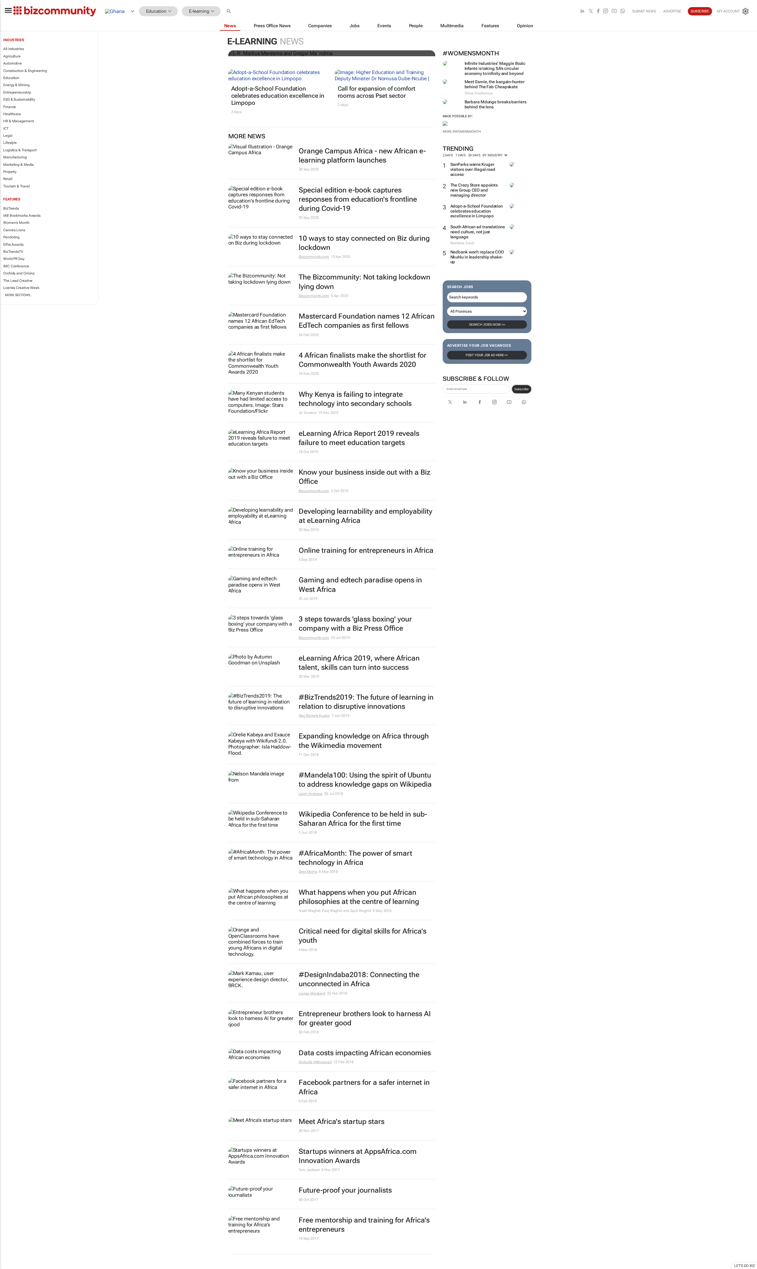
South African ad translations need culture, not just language (477, 231)
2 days (448, 155)
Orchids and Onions (19, 273)
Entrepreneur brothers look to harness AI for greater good (365, 1018)
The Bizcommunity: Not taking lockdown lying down (364, 281)
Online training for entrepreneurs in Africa (366, 550)
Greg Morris (308, 872)
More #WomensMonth (462, 132)
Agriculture (12, 56)
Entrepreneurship (17, 92)
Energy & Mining (16, 85)
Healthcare (12, 114)
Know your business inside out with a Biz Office (364, 477)
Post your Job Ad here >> (487, 355)
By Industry (493, 155)
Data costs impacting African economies (365, 1053)
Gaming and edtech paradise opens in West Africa (360, 584)
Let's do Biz (744, 1266)
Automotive (12, 63)
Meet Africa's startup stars (341, 1121)
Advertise (672, 11)
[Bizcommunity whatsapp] (622, 11)
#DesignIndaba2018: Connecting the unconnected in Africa (359, 979)
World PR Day (14, 259)
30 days (474, 155)
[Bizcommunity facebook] (598, 11)
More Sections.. (18, 295)
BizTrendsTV (13, 252)
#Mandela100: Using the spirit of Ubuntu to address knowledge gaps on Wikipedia (365, 779)
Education (11, 78)
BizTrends (11, 208)
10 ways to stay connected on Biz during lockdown (364, 243)
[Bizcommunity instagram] (605, 11)
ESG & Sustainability (19, 99)
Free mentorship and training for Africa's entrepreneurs (364, 1224)
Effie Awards (13, 244)
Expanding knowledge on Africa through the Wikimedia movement (364, 740)
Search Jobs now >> (487, 324)
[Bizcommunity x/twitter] (590, 11)
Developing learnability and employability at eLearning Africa (365, 516)
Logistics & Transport (20, 150)
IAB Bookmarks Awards (22, 215)
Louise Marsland (312, 993)
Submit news (644, 11)
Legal (7, 136)
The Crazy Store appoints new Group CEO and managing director (474, 190)
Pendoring (11, 237)
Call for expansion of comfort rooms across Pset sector (376, 92)
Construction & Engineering (25, 71)
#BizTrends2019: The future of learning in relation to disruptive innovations (366, 702)
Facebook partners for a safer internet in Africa (364, 1087)
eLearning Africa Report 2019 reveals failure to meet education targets (359, 438)
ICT (6, 128)
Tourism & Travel (16, 186)
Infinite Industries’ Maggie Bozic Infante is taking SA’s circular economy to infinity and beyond (495, 68)
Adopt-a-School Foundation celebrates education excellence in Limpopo (476, 211)
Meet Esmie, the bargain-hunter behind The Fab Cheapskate (495, 84)
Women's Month (16, 223)
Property (10, 172)
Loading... (11, 1266)
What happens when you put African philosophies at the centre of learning (359, 897)
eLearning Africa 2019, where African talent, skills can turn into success (359, 663)
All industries (13, 49)
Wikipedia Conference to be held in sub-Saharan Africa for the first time (363, 819)
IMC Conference (16, 266)
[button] (229, 11)
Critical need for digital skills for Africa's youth (362, 935)
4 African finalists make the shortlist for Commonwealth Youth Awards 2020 (362, 360)
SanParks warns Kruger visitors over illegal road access (472, 169)
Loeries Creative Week (21, 288)
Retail (7, 179)
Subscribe (521, 389)
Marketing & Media (18, 165)
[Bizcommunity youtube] (614, 11)
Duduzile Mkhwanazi (315, 1062)
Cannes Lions (14, 230)
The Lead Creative (18, 281)
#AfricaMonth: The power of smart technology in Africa (355, 858)
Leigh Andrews (311, 794)
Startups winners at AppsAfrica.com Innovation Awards (358, 1156)
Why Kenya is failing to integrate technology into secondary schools (355, 399)
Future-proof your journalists (345, 1190)
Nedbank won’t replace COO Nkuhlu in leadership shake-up (477, 257)
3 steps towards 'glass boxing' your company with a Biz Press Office (355, 623)
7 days (460, 155)
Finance (9, 107)
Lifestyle (10, 143)
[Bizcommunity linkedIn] (582, 11)
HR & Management (18, 121)
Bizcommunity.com (314, 257)
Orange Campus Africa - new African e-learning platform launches (362, 155)
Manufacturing (15, 157)
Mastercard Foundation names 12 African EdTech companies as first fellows (367, 321)
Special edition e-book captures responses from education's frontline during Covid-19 (358, 199)
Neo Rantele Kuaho (314, 716)
